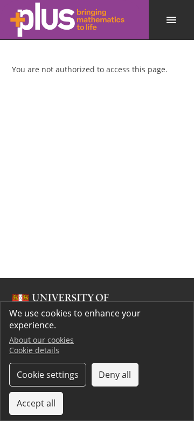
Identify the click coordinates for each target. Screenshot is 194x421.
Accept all (36, 403)
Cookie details (34, 350)
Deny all (115, 375)
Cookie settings (48, 375)
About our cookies (41, 340)
